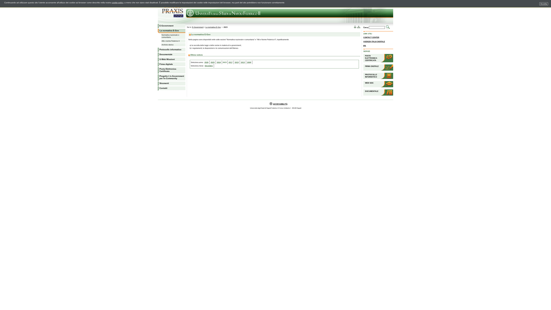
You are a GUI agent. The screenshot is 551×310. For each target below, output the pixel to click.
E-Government (197, 27)
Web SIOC (369, 83)
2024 (219, 62)
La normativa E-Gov (213, 27)
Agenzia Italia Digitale (374, 42)
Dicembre (209, 66)
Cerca (365, 27)
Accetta (544, 4)
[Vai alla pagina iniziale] (15, 11)
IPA (364, 46)
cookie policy (117, 2)
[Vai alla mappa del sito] (358, 27)
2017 (231, 62)
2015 (237, 62)
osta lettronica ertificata (371, 58)
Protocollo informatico (371, 76)
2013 (243, 62)
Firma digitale (372, 66)
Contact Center (371, 37)
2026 (206, 62)
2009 (249, 62)
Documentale (371, 91)
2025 (213, 62)
